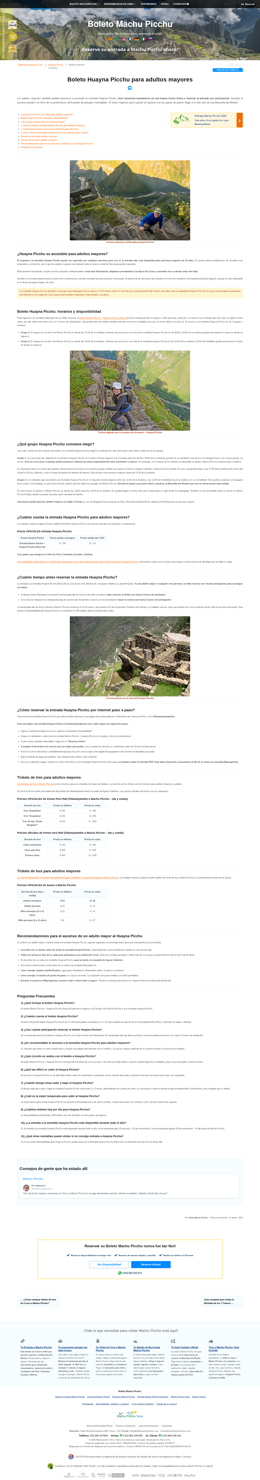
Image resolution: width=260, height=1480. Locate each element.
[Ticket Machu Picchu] (123, 39)
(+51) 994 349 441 (171, 1435)
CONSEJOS (180, 4)
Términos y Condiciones (125, 1426)
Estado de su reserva (166, 1404)
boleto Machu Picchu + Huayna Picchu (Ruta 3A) (104, 318)
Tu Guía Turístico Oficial (184, 1347)
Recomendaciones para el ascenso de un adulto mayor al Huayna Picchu (57, 143)
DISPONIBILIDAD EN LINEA (119, 4)
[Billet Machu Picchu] (130, 39)
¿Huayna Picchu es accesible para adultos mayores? (47, 114)
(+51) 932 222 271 (132, 1273)
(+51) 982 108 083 (132, 1435)
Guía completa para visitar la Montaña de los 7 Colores (219, 1301)
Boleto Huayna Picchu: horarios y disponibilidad (44, 118)
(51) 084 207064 (99, 1435)
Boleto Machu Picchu (130, 23)
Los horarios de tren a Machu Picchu (35, 784)
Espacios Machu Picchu (98, 1397)
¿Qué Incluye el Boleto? (142, 1404)
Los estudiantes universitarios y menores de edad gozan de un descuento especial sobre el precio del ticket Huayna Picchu (77, 561)
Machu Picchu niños (180, 1397)
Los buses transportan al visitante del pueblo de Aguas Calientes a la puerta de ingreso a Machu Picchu (67, 877)
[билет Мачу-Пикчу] (150, 39)
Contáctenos (167, 1426)
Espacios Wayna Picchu (123, 1397)
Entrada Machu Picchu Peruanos (152, 1397)
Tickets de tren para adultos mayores (39, 136)
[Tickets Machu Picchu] (137, 39)
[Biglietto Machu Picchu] (144, 39)
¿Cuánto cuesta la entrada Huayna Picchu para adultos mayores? (53, 125)
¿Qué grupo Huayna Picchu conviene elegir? (43, 121)
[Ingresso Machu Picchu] (117, 39)
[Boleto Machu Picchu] (110, 39)
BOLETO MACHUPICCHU (83, 4)
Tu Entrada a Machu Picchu (36, 1347)
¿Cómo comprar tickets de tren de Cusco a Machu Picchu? (38, 1301)
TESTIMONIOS (148, 4)
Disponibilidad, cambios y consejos (112, 1404)
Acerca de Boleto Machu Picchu (99, 1426)
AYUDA (165, 4)
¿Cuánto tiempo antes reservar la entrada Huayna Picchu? (49, 129)
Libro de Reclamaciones (149, 1426)
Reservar (250, 4)
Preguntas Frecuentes (32, 147)
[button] (109, 1264)
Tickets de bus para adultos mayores (39, 140)
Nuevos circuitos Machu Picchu (70, 1397)
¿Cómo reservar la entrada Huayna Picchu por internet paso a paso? (54, 132)
